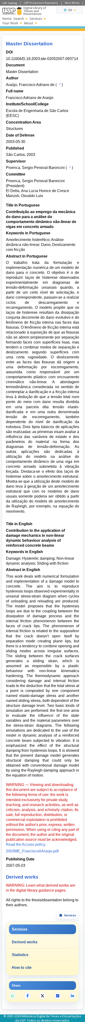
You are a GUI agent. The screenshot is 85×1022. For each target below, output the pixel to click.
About (28, 23)
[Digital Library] (19, 11)
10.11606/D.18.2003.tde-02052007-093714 (42, 59)
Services (36, 19)
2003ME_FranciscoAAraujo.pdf (32, 851)
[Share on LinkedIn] (72, 995)
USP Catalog (9, 3)
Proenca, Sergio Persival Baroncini (35, 168)
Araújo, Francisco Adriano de (30, 85)
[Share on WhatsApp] (12, 995)
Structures (14, 129)
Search (18, 19)
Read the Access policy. (26, 844)
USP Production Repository (41, 2)
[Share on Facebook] (27, 995)
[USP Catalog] (59, 84)
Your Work (10, 23)
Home (7, 19)
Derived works (25, 942)
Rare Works (72, 2)
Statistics (20, 955)
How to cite (22, 968)
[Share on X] (42, 995)
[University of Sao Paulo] (9, 11)
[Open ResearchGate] (57, 995)
